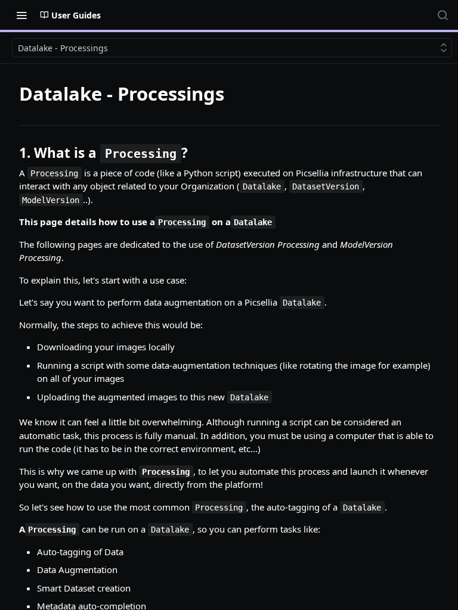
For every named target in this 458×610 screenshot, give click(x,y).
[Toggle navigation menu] (21, 14)
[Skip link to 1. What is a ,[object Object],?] (11, 153)
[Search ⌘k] (442, 14)
